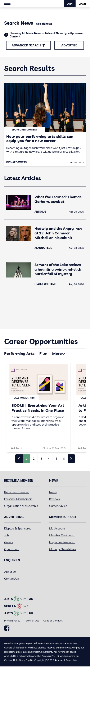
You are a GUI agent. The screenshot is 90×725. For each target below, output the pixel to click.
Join (69, 3)
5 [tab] (56, 458)
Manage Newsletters (62, 549)
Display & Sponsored (17, 528)
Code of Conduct (52, 620)
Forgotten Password (62, 542)
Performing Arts (19, 353)
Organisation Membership (21, 506)
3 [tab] (41, 458)
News (53, 492)
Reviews (54, 499)
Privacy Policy (12, 620)
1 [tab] (26, 458)
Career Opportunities (41, 341)
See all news (44, 23)
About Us (10, 572)
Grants (8, 542)
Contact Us (11, 579)
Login (82, 3)
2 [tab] (34, 458)
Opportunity (12, 549)
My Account (57, 528)
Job (6, 535)
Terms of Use (31, 620)
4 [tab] (49, 458)
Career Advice (58, 506)
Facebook (6, 628)
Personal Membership (18, 499)
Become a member (16, 492)
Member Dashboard (62, 535)
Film (43, 353)
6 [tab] (64, 458)
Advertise (69, 45)
